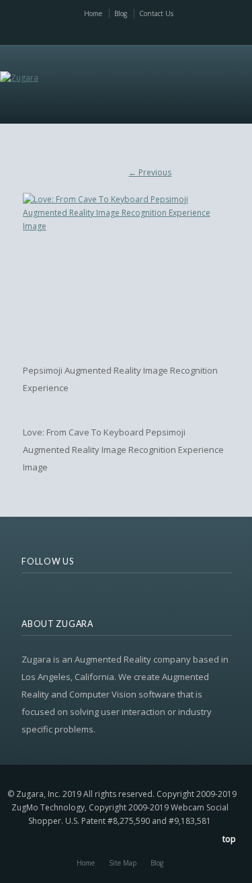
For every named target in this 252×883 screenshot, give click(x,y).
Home (93, 13)
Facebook (97, 31)
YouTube (132, 31)
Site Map (122, 863)
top (229, 839)
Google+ (184, 31)
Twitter (80, 31)
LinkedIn (150, 31)
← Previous (149, 172)
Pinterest (167, 31)
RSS (62, 31)
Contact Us (156, 13)
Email (115, 31)
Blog (120, 13)
